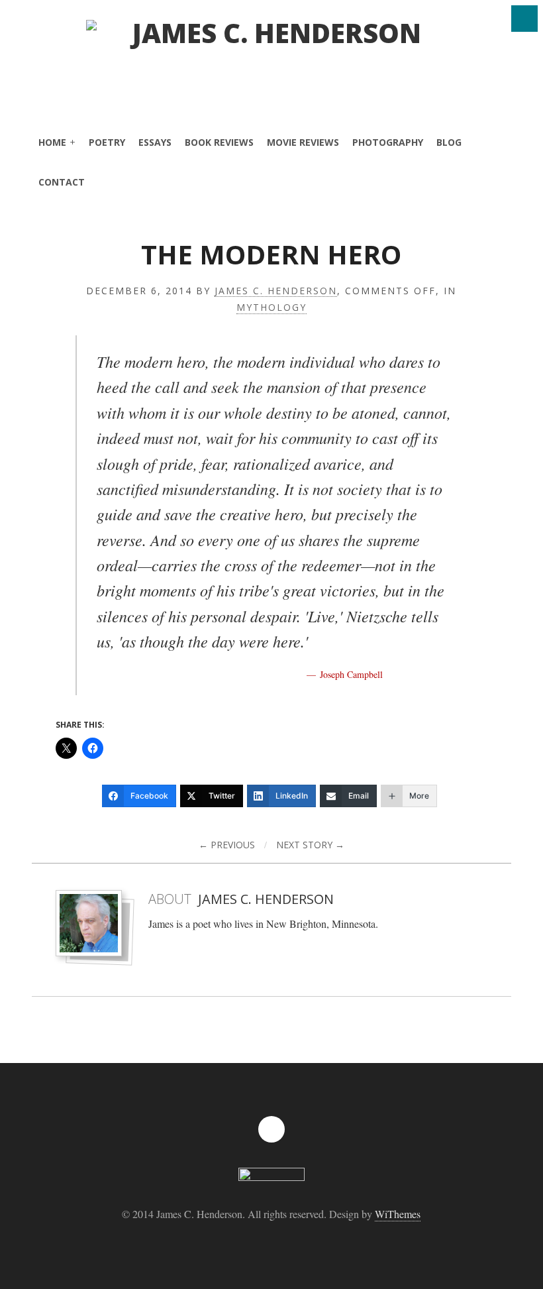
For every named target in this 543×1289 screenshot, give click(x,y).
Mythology (271, 307)
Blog (449, 142)
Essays (155, 142)
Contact (61, 182)
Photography (387, 142)
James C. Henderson (276, 291)
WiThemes (397, 1214)
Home (52, 142)
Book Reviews (219, 142)
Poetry (107, 142)
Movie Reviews (303, 142)
